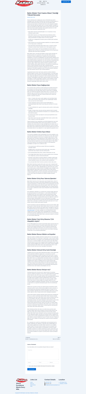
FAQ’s (48, 2)
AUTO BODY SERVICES (41, 2)
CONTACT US (43, 4)
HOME (40, 1)
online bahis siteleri (31, 210)
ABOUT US (45, 1)
